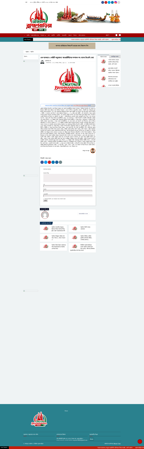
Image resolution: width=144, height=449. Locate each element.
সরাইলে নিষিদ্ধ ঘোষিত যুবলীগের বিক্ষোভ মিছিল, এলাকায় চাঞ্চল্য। (86, 237)
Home (66, 411)
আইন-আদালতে (82, 35)
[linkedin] (115, 2)
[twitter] (118, 2)
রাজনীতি (53, 35)
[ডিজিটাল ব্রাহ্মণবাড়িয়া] (39, 18)
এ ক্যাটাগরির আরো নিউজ (46, 223)
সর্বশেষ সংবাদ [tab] (103, 57)
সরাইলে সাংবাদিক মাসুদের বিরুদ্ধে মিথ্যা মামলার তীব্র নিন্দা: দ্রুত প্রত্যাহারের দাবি (58, 228)
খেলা (49, 35)
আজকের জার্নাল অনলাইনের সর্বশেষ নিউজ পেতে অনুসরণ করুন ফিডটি (68, 105)
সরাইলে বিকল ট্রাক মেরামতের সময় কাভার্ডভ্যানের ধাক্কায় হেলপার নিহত (59, 246)
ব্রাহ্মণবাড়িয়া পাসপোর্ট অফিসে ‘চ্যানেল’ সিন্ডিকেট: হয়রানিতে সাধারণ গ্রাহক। (114, 70)
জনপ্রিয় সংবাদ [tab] (114, 56)
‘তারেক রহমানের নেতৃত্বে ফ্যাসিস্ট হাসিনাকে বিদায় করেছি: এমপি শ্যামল (79, 39)
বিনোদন (75, 35)
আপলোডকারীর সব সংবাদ (83, 213)
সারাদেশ (70, 35)
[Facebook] (42, 162)
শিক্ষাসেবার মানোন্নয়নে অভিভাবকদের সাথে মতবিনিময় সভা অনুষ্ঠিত (113, 79)
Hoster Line (117, 443)
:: (24, 35)
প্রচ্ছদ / (27, 52)
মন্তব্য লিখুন (46, 173)
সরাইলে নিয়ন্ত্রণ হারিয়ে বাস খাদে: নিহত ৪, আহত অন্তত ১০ (58, 237)
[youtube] (109, 2)
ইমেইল (44, 189)
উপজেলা (42, 35)
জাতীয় (28, 35)
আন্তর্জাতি (64, 35)
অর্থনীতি (58, 35)
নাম (44, 184)
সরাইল (32, 52)
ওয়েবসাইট (45, 194)
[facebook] (102, 2)
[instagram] (105, 2)
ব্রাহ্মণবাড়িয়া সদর (35, 35)
